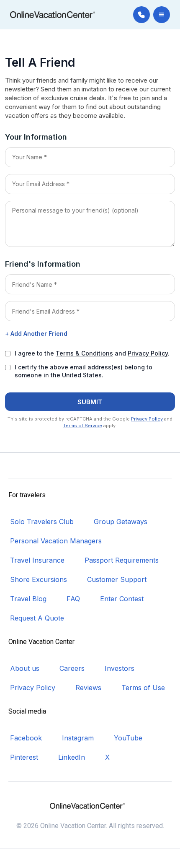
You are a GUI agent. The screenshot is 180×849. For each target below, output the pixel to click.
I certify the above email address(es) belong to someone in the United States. (83, 371)
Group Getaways (120, 521)
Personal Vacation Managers (56, 541)
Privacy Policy (148, 353)
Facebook (26, 738)
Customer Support (117, 579)
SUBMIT (90, 402)
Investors (119, 668)
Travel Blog (28, 599)
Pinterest (24, 757)
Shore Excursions (38, 579)
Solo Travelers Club (42, 521)
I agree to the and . (92, 353)
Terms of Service (82, 425)
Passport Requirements (122, 560)
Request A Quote (37, 618)
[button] (161, 14)
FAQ (73, 599)
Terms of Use (143, 687)
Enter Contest (122, 599)
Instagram (78, 738)
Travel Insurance (37, 560)
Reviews (88, 687)
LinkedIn (71, 757)
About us (24, 668)
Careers (72, 668)
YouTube (128, 738)
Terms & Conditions (84, 353)
